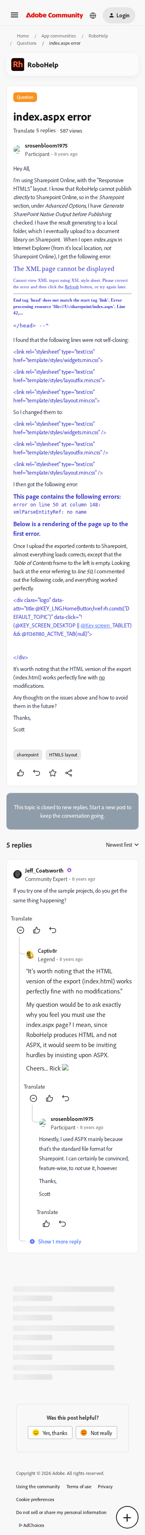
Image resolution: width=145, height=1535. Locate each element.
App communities (58, 36)
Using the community (38, 1486)
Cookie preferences (35, 1499)
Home (23, 36)
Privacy (105, 1486)
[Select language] (93, 15)
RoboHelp (98, 36)
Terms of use (78, 1486)
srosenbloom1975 (46, 145)
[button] (14, 17)
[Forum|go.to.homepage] (54, 15)
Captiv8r (47, 950)
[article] (72, 901)
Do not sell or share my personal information (61, 1512)
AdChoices (33, 1525)
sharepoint (28, 755)
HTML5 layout (63, 755)
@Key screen (95, 625)
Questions (27, 43)
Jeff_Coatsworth (44, 870)
